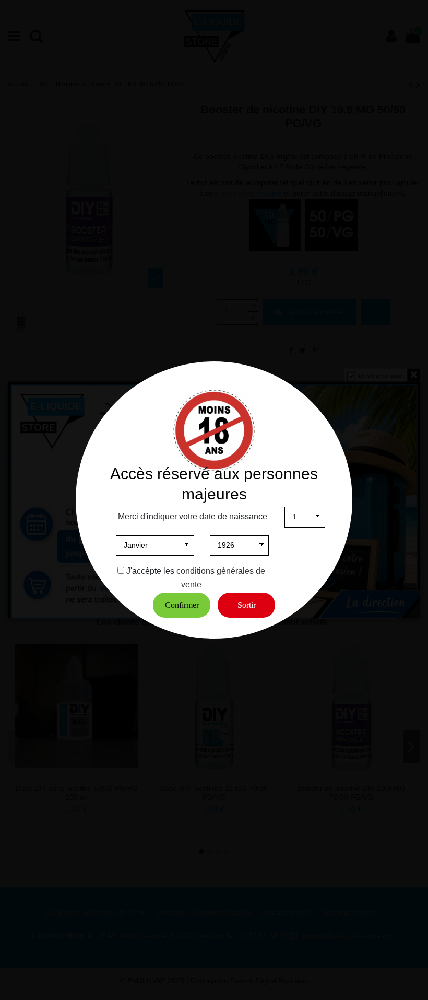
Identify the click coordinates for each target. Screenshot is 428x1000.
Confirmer (182, 604)
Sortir (246, 604)
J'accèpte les (150, 570)
